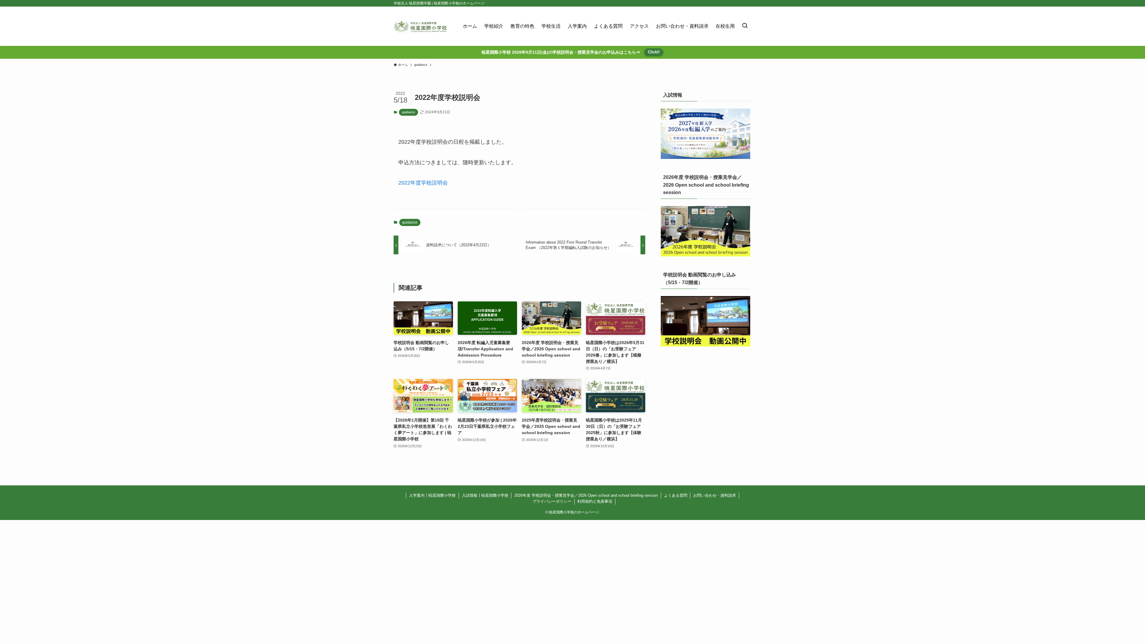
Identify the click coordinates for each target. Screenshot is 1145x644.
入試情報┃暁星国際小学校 (485, 495)
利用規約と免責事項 (594, 501)
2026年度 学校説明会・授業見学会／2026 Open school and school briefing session (586, 495)
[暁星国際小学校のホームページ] (420, 26)
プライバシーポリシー (552, 501)
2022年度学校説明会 (423, 183)
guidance (408, 112)
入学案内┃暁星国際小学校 (432, 495)
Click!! (654, 52)
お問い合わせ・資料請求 (714, 495)
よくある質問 (675, 495)
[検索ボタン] (744, 26)
